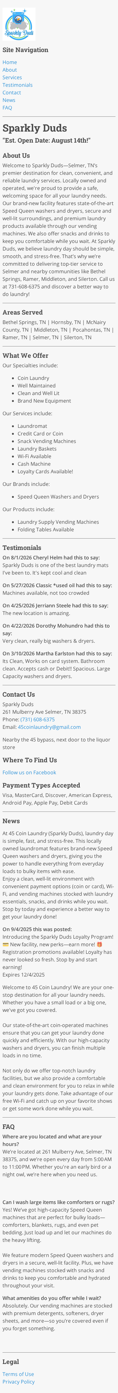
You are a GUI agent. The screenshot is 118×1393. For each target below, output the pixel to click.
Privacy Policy (19, 1381)
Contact (12, 92)
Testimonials (18, 84)
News (9, 100)
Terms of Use (18, 1374)
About (10, 69)
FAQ (7, 107)
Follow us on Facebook (29, 772)
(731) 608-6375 (37, 719)
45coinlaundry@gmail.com (49, 726)
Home (10, 62)
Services (12, 77)
